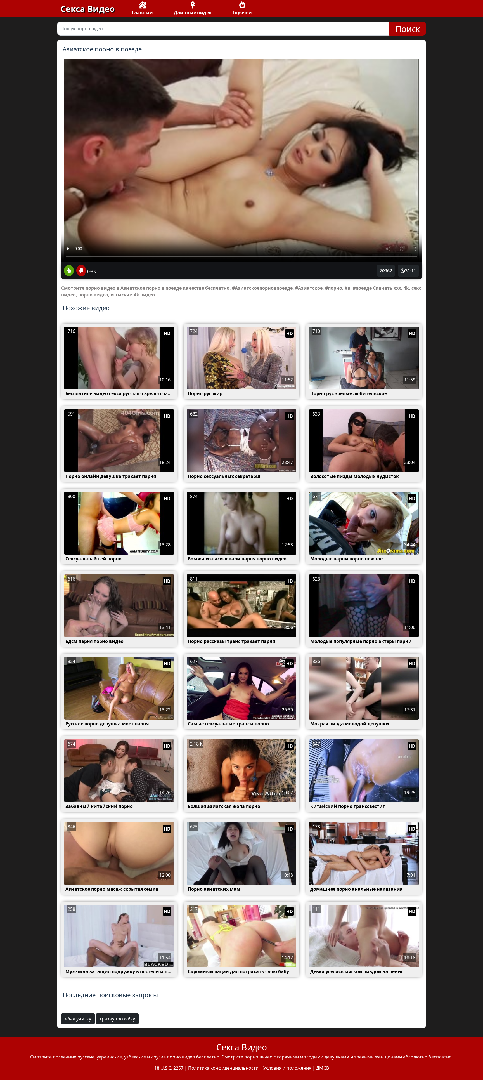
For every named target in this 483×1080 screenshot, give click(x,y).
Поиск (407, 29)
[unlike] (80, 271)
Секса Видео (87, 9)
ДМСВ (322, 1068)
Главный (142, 13)
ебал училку (78, 1019)
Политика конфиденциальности (223, 1068)
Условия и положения (287, 1068)
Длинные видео (193, 13)
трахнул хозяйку (117, 1019)
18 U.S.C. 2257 (168, 1068)
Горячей (242, 13)
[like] (69, 271)
